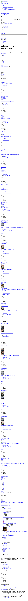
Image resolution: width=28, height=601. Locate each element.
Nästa (2, 65)
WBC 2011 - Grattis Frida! (6, 83)
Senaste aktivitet (11, 9)
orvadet (2, 439)
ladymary (5, 465)
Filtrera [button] (2, 75)
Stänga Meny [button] (3, 39)
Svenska (5, 543)
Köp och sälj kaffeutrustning (9, 565)
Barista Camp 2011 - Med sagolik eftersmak (10, 154)
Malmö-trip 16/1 (4, 403)
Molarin (5, 103)
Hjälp (4, 549)
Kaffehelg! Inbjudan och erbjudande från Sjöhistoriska (12, 463)
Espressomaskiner (7, 526)
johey (2, 459)
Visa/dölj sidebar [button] (6, 542)
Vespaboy (3, 369)
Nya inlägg (5, 7)
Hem (4, 550)
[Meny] (1, 2)
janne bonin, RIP (4, 189)
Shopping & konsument (8, 535)
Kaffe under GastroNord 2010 (7, 249)
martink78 (3, 97)
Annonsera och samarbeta (8, 568)
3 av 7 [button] (9, 66)
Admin (4, 138)
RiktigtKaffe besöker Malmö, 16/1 (8, 375)
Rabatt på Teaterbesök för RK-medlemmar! (10, 355)
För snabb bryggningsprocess (9, 523)
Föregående (3, 53)
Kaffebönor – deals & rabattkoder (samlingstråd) (13, 517)
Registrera (3, 33)
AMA (4, 585)
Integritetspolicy (6, 548)
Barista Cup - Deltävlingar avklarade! (9, 310)
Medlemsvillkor (6, 546)
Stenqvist (2, 263)
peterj (2, 186)
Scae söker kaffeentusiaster (6, 269)
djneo (2, 115)
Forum (4, 5)
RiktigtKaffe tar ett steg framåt (7, 101)
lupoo (4, 121)
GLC (2, 203)
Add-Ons (5, 589)
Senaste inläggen (5, 505)
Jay (1, 324)
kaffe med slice (4, 221)
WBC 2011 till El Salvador (6, 118)
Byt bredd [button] (5, 541)
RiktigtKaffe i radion (5, 171)
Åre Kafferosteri (4, 207)
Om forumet (5, 10)
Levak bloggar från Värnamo (7, 333)
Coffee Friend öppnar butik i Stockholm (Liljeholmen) (15, 531)
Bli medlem (5, 564)
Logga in (2, 30)
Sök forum (10, 7)
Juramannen (3, 243)
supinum (5, 85)
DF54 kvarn (7, 508)
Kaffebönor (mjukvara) (8, 520)
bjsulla (4, 191)
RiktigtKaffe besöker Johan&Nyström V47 (10, 443)
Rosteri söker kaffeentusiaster (7, 425)
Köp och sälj (6, 512)
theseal (4, 229)
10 (2, 449)
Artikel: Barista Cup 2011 (6, 136)
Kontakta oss (3, 38)
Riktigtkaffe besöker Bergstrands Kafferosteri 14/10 (12, 227)
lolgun (2, 283)
